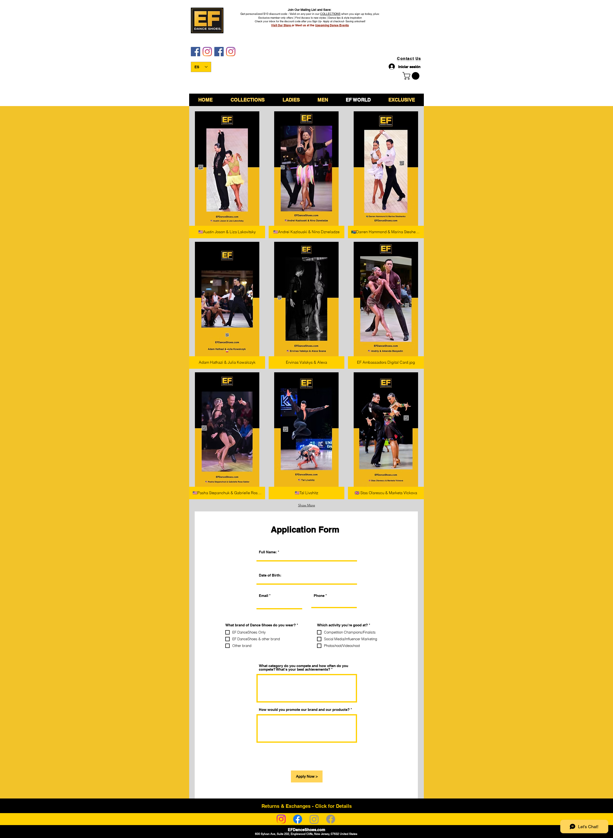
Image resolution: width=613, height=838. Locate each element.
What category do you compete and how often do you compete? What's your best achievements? (303, 667)
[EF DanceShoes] (195, 51)
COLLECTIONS (330, 14)
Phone (319, 595)
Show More (306, 505)
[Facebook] (298, 819)
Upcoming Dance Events (332, 25)
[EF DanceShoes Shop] (219, 51)
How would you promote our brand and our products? (304, 709)
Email (263, 595)
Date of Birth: (270, 575)
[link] (412, 76)
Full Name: (268, 552)
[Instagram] (281, 819)
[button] (227, 174)
